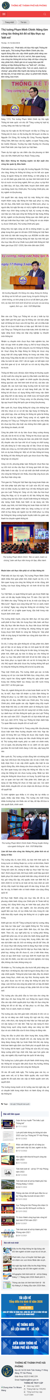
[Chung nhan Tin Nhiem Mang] (12, 1389)
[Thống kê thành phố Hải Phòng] (6, 5)
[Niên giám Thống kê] (25, 1346)
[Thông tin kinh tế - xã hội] (25, 1327)
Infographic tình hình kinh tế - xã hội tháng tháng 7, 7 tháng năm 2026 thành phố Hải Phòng (29, 1276)
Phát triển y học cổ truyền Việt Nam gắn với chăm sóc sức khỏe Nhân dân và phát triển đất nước (29, 1259)
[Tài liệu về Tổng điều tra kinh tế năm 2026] (25, 1306)
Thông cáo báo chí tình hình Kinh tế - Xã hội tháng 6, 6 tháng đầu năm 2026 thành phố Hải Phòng (29, 1284)
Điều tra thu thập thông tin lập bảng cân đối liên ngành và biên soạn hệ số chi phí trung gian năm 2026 (29, 1250)
